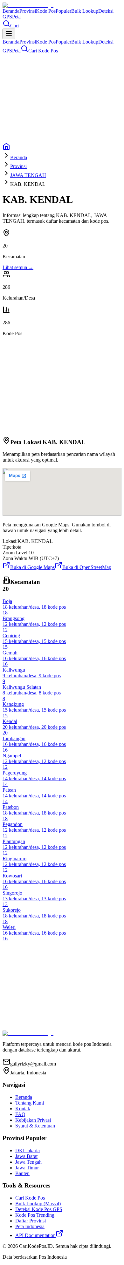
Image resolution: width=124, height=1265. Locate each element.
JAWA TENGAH (28, 175)
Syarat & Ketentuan (35, 1125)
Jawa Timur (27, 1167)
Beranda (11, 11)
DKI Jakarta (27, 1150)
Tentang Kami (29, 1103)
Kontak (22, 1108)
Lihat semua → (18, 267)
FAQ (20, 1114)
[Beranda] (6, 148)
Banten (22, 1173)
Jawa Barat (26, 1156)
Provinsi (27, 11)
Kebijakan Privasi (33, 1120)
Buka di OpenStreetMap (86, 567)
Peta (16, 16)
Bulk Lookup (84, 11)
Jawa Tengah (28, 1162)
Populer (63, 11)
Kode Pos (46, 11)
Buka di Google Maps (32, 567)
